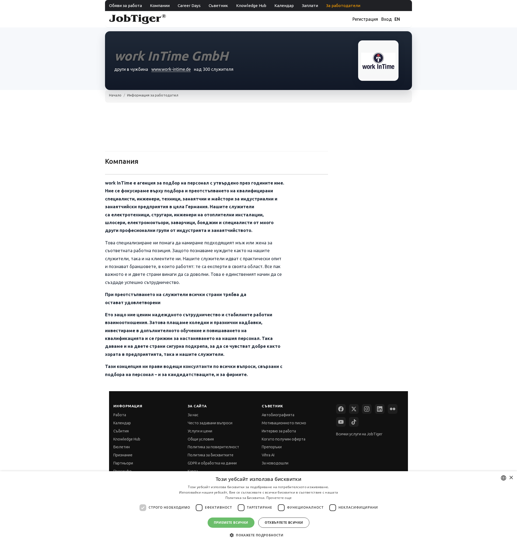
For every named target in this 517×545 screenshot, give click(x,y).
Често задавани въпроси (210, 423)
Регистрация (365, 19)
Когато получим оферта (283, 439)
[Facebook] (341, 409)
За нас (193, 415)
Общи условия (201, 439)
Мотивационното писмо (284, 423)
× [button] (511, 478)
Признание (122, 455)
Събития (121, 431)
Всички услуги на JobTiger (359, 434)
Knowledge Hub (251, 5)
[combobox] (503, 478)
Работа (119, 415)
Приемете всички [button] (231, 522)
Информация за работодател (152, 95)
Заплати (310, 5)
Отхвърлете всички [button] (284, 522)
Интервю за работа (279, 431)
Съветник (218, 5)
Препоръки (272, 447)
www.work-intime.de (171, 69)
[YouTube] (341, 422)
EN (397, 19)
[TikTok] (354, 422)
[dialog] (258, 508)
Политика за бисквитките (210, 455)
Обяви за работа (125, 5)
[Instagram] (367, 409)
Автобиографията (278, 415)
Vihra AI (268, 455)
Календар (284, 5)
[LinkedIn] (380, 409)
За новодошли (275, 463)
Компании (160, 5)
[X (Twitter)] (354, 409)
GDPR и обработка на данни (212, 463)
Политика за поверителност (213, 447)
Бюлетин (121, 447)
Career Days (189, 5)
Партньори (123, 463)
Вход (386, 19)
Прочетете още (279, 497)
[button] (258, 535)
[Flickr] (392, 409)
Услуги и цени (200, 431)
